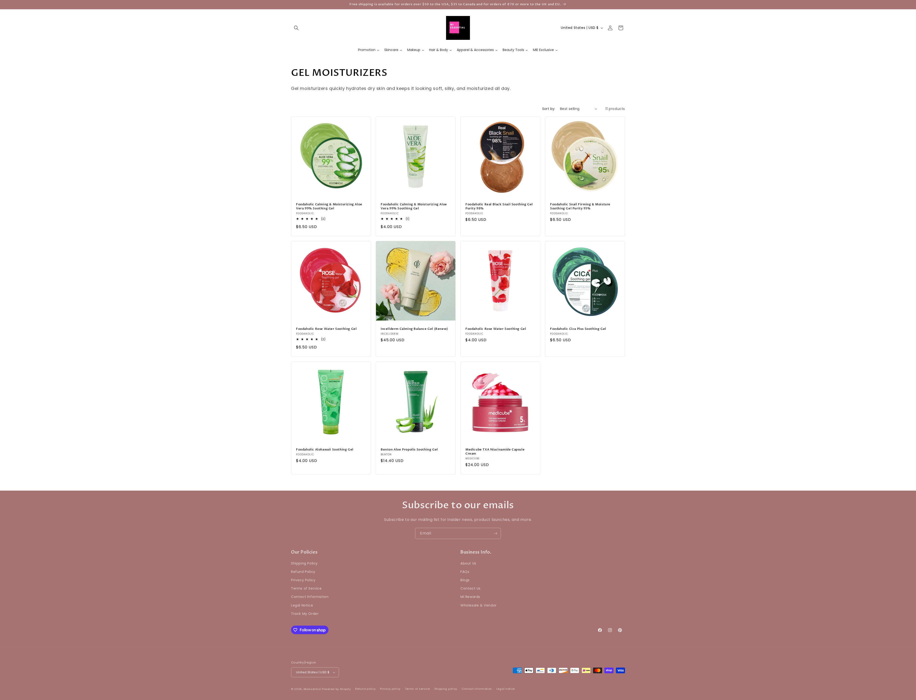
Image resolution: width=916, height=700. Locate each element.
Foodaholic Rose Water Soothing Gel (326, 329)
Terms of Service (306, 588)
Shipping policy (445, 689)
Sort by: (548, 108)
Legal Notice (302, 605)
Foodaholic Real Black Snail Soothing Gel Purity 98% (499, 206)
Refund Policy (303, 571)
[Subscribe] (495, 533)
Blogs (465, 580)
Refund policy (365, 689)
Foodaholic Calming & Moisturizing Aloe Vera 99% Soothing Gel (329, 206)
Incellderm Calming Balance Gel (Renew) (414, 329)
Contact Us (470, 588)
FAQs (464, 571)
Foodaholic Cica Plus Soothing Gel (578, 329)
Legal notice (505, 689)
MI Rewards (470, 597)
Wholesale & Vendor (478, 605)
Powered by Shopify (336, 689)
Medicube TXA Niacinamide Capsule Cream (495, 452)
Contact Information (309, 597)
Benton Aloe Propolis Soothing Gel (409, 450)
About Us (468, 563)
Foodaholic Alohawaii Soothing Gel (325, 450)
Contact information (477, 689)
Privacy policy (390, 689)
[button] (296, 28)
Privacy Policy (303, 580)
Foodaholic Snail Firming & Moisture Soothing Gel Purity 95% (580, 206)
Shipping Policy (304, 563)
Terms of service (417, 689)
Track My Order (304, 613)
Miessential (312, 689)
